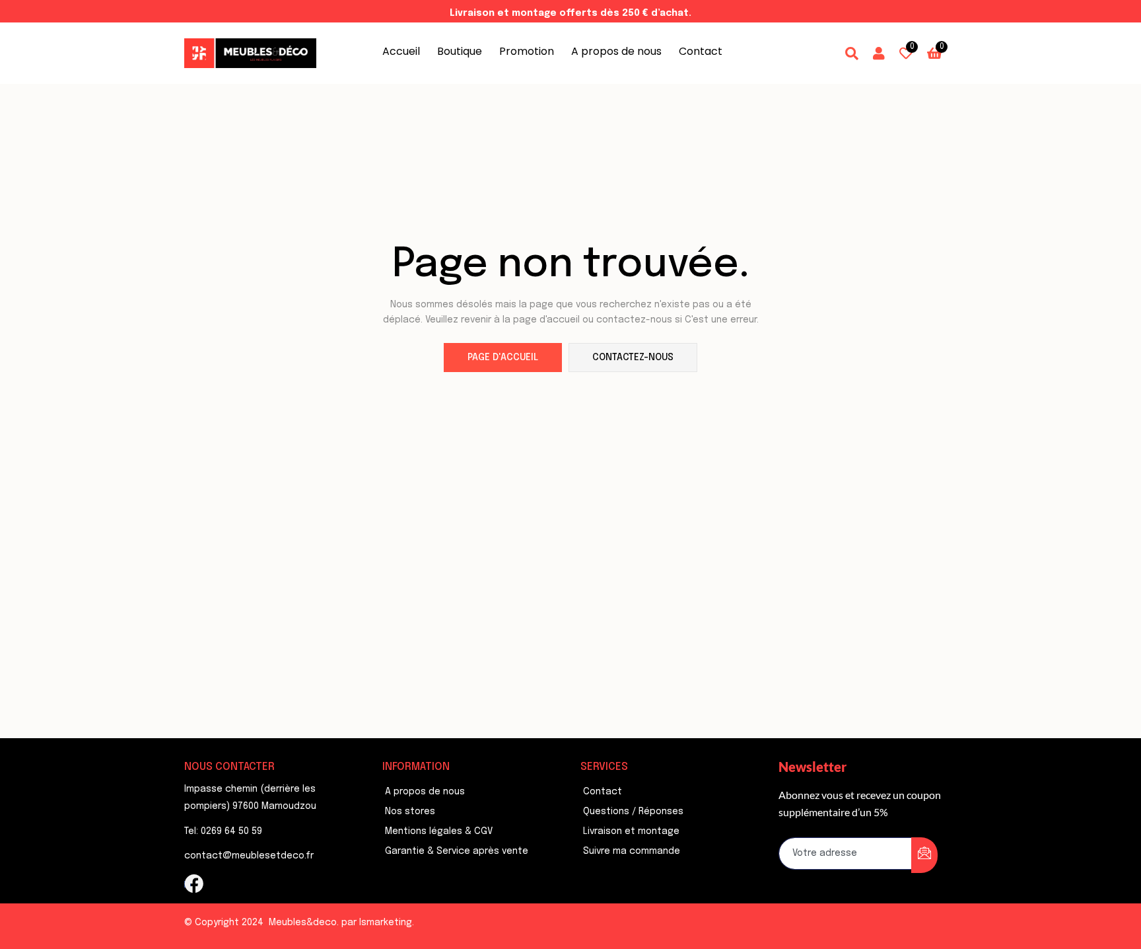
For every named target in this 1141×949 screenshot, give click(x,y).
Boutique (459, 51)
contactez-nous (633, 357)
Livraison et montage (631, 831)
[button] (934, 53)
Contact (700, 51)
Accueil (401, 51)
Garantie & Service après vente (456, 851)
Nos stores (410, 811)
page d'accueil (502, 357)
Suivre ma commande (631, 851)
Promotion (526, 51)
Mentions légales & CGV (439, 831)
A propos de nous (616, 51)
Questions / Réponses (633, 811)
